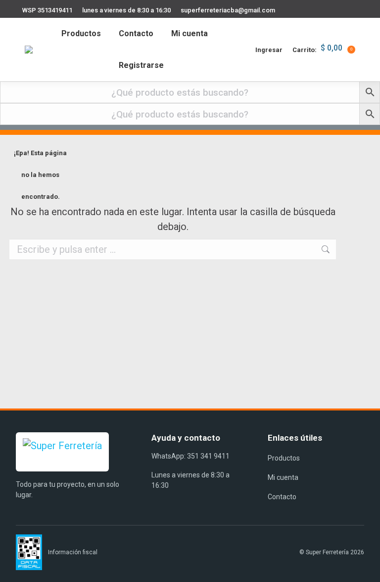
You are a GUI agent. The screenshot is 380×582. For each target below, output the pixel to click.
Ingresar (269, 50)
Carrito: (322, 49)
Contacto (282, 497)
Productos (284, 458)
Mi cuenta (283, 477)
